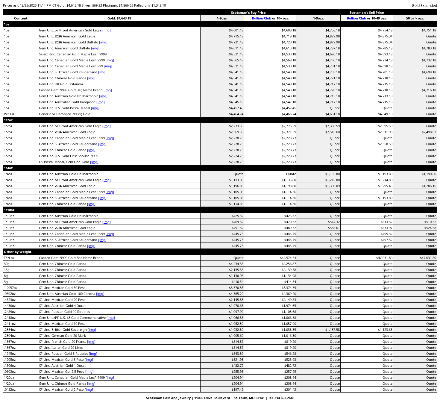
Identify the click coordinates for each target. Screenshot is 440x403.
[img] (106, 30)
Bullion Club (261, 18)
